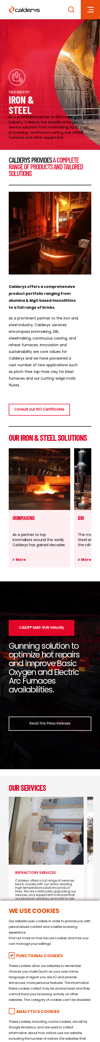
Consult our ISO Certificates (39, 410)
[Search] (71, 9)
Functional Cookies (39, 956)
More (21, 560)
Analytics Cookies (37, 1012)
